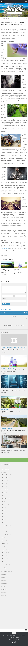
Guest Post (4, 26)
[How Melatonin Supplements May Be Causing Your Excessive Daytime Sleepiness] (20, 265)
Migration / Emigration (6, 549)
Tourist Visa (4, 561)
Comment (4, 285)
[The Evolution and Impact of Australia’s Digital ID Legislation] (14, 381)
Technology (4, 558)
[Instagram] (26, 312)
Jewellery (4, 546)
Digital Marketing (5, 498)
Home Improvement (21, 347)
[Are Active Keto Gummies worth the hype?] (14, 402)
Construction (4, 495)
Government (9, 389)
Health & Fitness (10, 368)
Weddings (4, 567)
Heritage (10, 428)
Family (3, 577)
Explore (3, 574)
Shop (3, 592)
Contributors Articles (11, 347)
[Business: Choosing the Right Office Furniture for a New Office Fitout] (14, 441)
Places (7, 18)
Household (4, 531)
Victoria (5, 255)
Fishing (3, 519)
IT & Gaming (15, 389)
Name (3, 294)
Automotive (4, 480)
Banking (3, 483)
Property (4, 555)
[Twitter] (24, 312)
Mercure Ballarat (5, 248)
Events (3, 507)
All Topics (3, 18)
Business (3, 449)
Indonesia (4, 540)
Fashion (3, 513)
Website (4, 298)
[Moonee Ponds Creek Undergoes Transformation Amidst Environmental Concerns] (14, 421)
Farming (4, 510)
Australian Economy (6, 474)
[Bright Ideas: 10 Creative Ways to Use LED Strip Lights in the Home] (14, 340)
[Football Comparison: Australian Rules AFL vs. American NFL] (7, 265)
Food (3, 580)
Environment (4, 428)
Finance (3, 516)
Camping (4, 492)
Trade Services (5, 489)
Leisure (3, 586)
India (3, 537)
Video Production (5, 564)
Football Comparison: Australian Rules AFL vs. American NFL (6, 271)
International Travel (6, 534)
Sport (3, 595)
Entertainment (5, 501)
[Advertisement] (14, 613)
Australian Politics (5, 477)
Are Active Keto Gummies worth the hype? (11, 411)
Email (15, 294)
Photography (4, 552)
